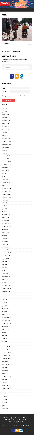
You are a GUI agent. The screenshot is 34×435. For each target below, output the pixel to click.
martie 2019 (5, 273)
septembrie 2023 (6, 144)
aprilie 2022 (5, 176)
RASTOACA (25, 420)
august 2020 (5, 232)
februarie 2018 (6, 311)
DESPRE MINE (15, 425)
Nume (4, 88)
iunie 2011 (4, 400)
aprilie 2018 (5, 306)
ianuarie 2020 (5, 250)
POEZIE (18, 420)
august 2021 (5, 200)
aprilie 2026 (5, 112)
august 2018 (5, 294)
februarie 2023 (6, 156)
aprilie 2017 (5, 341)
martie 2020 (5, 244)
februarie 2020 (6, 247)
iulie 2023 (4, 150)
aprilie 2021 (5, 209)
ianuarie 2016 (5, 373)
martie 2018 (5, 309)
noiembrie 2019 (6, 256)
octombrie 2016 (6, 358)
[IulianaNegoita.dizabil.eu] (17, 7)
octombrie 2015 (6, 376)
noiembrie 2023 (6, 138)
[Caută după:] (17, 67)
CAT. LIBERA (21, 422)
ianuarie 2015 (5, 385)
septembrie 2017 (6, 326)
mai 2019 (4, 267)
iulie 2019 (4, 262)
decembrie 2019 (6, 253)
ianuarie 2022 (5, 185)
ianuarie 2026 (5, 115)
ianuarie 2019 (5, 279)
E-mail (4, 91)
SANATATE (12, 422)
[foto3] (17, 40)
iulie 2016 (4, 367)
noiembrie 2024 (6, 126)
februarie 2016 (6, 370)
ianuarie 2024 (5, 135)
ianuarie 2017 (5, 350)
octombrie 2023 (6, 141)
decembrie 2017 (6, 317)
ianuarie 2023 (5, 159)
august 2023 (5, 147)
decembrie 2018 (6, 282)
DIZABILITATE (7, 418)
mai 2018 (4, 303)
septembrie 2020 (6, 229)
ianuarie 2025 (5, 123)
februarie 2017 (6, 347)
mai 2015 (4, 382)
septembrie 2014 (6, 391)
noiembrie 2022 (6, 165)
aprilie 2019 (5, 270)
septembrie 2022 (6, 167)
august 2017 (5, 329)
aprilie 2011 (5, 405)
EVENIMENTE (16, 418)
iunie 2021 (4, 203)
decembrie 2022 (6, 162)
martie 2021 (5, 212)
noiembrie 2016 (6, 356)
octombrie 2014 (6, 388)
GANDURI (24, 418)
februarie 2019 (6, 276)
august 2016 (5, 364)
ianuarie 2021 (5, 217)
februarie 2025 (6, 120)
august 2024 (5, 129)
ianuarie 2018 (5, 314)
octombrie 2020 (6, 226)
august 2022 (5, 170)
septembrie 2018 (6, 291)
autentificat (12, 59)
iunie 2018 (4, 300)
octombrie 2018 (6, 288)
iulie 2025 (4, 118)
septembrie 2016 (6, 361)
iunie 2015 (4, 379)
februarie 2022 (6, 182)
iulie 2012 (4, 397)
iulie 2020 (4, 235)
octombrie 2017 (6, 323)
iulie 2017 (4, 332)
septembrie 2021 (6, 197)
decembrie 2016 (6, 353)
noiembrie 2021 (6, 191)
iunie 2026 (4, 109)
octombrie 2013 (6, 394)
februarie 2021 (6, 215)
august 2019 (5, 259)
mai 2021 (4, 206)
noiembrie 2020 (6, 223)
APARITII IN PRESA (26, 425)
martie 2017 (5, 344)
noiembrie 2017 (6, 320)
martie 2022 (5, 179)
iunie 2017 (4, 335)
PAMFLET (11, 420)
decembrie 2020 (6, 220)
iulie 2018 (4, 297)
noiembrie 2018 (6, 285)
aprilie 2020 (5, 241)
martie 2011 (5, 408)
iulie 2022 (4, 173)
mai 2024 (4, 132)
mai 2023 (4, 153)
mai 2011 (4, 403)
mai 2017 (4, 338)
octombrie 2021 (6, 194)
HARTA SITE (5, 425)
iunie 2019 (4, 264)
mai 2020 (4, 238)
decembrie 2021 (6, 188)
